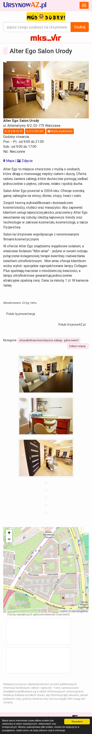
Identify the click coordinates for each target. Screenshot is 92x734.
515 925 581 (36, 131)
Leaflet (63, 611)
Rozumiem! (77, 721)
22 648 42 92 (15, 131)
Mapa (9, 161)
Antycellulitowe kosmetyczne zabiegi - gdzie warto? (49, 340)
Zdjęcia (27, 161)
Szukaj (79, 27)
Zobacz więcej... (78, 346)
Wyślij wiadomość (61, 131)
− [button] (9, 539)
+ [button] (9, 532)
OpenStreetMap (79, 611)
